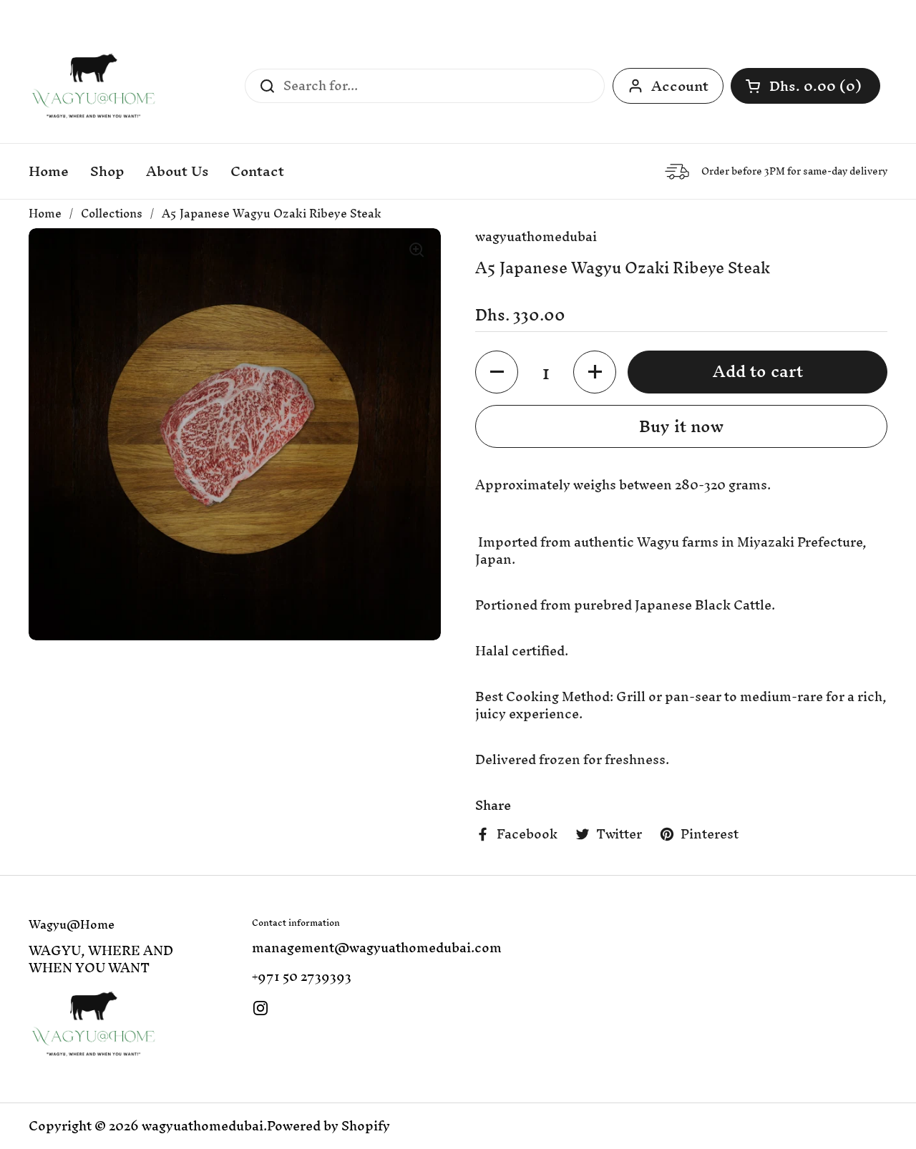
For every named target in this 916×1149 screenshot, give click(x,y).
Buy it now (681, 426)
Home (45, 213)
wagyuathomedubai (202, 1125)
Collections (111, 213)
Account (679, 86)
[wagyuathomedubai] (93, 86)
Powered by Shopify (328, 1125)
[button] (805, 86)
